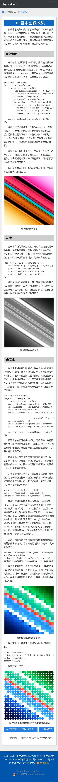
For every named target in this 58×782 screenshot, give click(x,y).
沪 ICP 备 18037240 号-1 (28, 771)
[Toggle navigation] (52, 4)
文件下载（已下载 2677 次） (22, 729)
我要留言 (47, 729)
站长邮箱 (44, 763)
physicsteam (9, 4)
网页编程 (22, 12)
